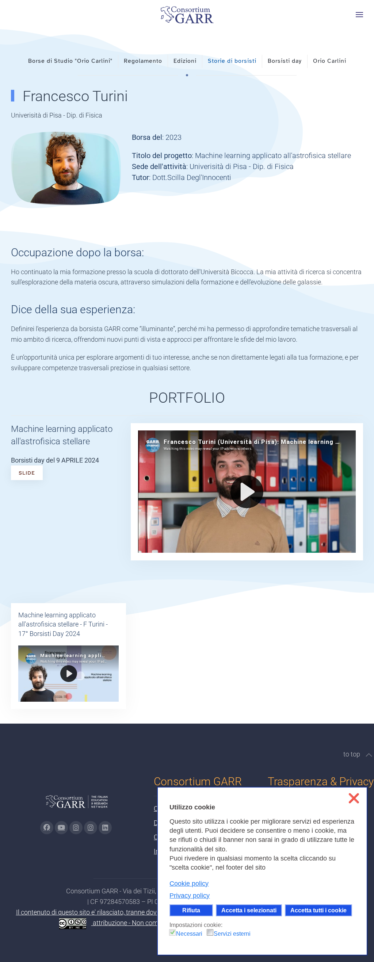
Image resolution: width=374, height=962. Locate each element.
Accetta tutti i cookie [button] (318, 910)
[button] (359, 14)
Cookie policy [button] (189, 883)
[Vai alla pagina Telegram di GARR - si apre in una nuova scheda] (90, 827)
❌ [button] (353, 798)
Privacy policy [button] (189, 895)
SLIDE (27, 473)
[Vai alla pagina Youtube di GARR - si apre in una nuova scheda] (61, 827)
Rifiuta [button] (191, 910)
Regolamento (143, 61)
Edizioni (184, 61)
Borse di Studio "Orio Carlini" (70, 61)
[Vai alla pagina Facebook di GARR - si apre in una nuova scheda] (46, 827)
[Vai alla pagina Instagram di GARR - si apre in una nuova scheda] (76, 827)
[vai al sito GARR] (76, 804)
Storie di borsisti (232, 61)
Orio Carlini (329, 61)
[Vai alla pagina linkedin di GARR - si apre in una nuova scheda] (105, 827)
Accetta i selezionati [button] (248, 910)
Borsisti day (285, 61)
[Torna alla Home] (187, 14)
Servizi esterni (232, 934)
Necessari (189, 934)
